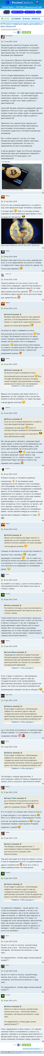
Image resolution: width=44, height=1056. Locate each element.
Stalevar (9, 706)
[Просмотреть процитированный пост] (21, 314)
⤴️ (16, 18)
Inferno (9, 605)
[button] (24, 32)
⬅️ (26, 18)
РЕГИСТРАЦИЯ (30, 12)
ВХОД (39, 12)
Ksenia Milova (11, 652)
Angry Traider (11, 798)
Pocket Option (4, 1051)
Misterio (9, 370)
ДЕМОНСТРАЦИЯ (17, 12)
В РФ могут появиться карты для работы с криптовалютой (22, 25)
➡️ (36, 18)
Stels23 (9, 314)
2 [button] (20, 32)
